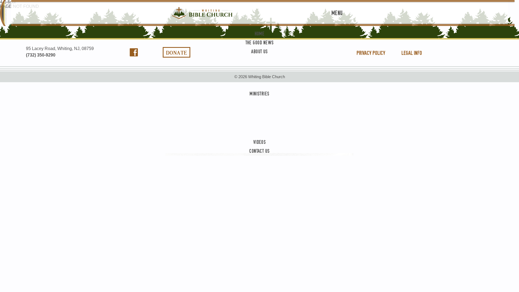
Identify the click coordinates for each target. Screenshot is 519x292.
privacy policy (371, 53)
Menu (337, 13)
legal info (411, 53)
